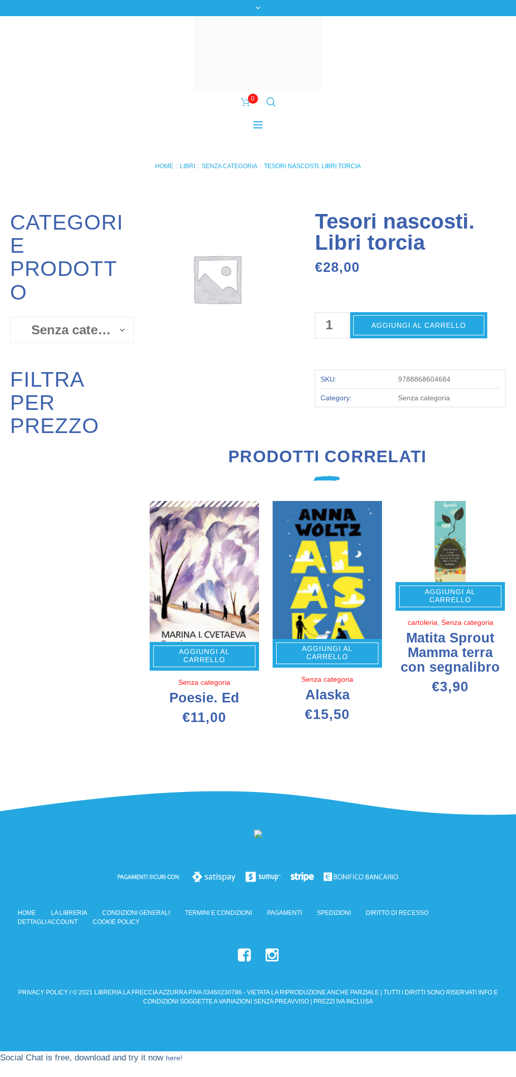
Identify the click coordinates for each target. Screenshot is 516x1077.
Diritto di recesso (397, 912)
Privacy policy (43, 992)
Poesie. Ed (204, 697)
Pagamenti (284, 912)
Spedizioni (334, 912)
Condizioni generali (136, 912)
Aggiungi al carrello (418, 325)
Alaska (327, 694)
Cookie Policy (116, 921)
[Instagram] (272, 955)
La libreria (69, 912)
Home (164, 166)
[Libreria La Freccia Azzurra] (258, 835)
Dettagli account (48, 921)
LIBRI (187, 166)
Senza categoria (229, 166)
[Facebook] (244, 955)
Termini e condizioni (218, 912)
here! (174, 1058)
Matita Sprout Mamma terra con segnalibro (450, 652)
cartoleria (422, 622)
